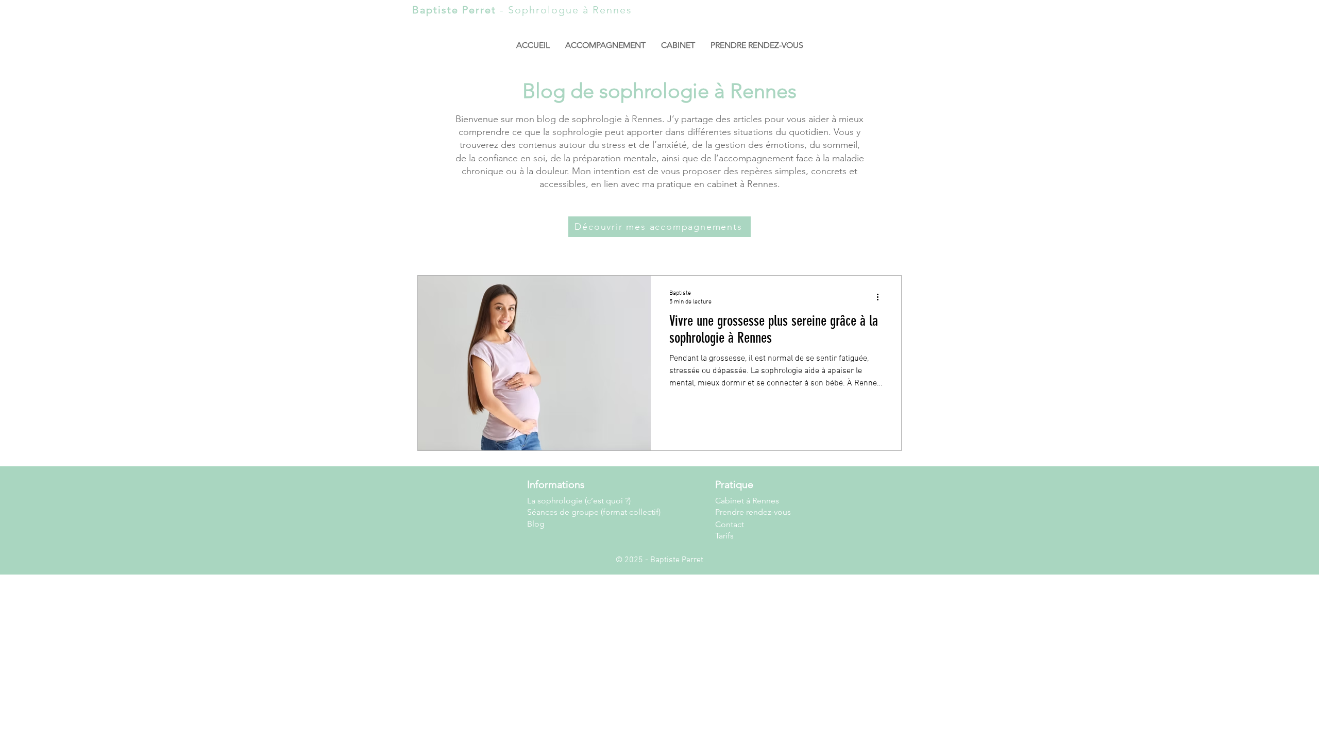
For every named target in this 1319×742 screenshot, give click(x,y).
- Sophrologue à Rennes (522, 10)
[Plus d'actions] (881, 297)
